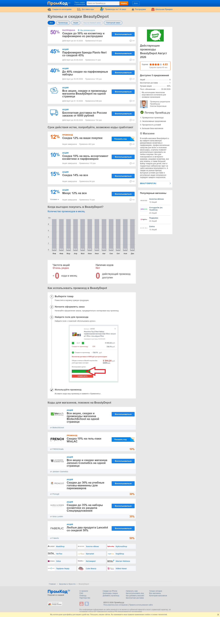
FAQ (81, 593)
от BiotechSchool (57, 428)
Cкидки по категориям (61, 9)
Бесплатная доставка (135, 598)
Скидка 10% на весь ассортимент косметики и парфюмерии (85, 157)
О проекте (83, 591)
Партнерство (84, 598)
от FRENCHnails (57, 449)
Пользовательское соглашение (116, 605)
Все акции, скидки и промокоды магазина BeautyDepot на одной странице (84, 93)
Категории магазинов (158, 596)
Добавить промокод (111, 596)
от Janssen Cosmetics (59, 472)
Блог (136, 3)
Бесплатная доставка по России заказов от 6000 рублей (84, 114)
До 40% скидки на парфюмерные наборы (85, 73)
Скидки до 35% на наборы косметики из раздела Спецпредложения (85, 507)
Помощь (82, 596)
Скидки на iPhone (110, 591)
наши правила (128, 614)
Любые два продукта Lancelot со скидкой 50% (87, 529)
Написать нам (132, 591)
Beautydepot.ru (148, 183)
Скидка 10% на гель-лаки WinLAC (84, 440)
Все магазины (155, 593)
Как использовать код (135, 593)
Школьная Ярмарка (164, 9)
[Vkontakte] (87, 604)
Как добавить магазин (135, 596)
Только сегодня (155, 591)
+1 (134, 41)
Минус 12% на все (74, 193)
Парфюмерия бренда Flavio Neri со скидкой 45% (84, 54)
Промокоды (63, 23)
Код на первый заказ (92, 23)
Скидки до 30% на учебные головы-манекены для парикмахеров (85, 485)
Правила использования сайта (141, 605)
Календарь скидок (110, 593)
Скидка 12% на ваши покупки (82, 138)
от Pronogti (54, 494)
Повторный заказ (113, 23)
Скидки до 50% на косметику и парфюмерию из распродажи (83, 35)
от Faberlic (54, 538)
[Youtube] (81, 604)
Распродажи (140, 9)
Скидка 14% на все (75, 175)
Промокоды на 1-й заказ (115, 9)
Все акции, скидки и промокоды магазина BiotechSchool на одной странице (83, 417)
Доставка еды (88, 9)
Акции (75, 23)
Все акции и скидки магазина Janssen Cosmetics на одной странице (87, 463)
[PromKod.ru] (59, 3)
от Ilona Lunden (56, 516)
